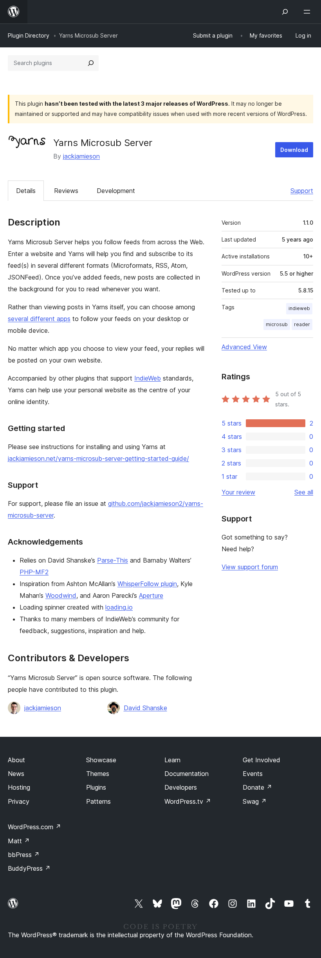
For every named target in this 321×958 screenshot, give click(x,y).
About (16, 760)
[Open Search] (285, 11)
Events (253, 774)
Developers (180, 787)
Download (294, 149)
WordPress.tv (187, 801)
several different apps (39, 319)
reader (302, 324)
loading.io (119, 607)
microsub (277, 324)
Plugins (96, 787)
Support (301, 191)
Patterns (98, 801)
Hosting (19, 787)
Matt (19, 841)
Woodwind (60, 595)
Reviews (66, 191)
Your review (238, 492)
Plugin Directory (28, 35)
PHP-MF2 (34, 572)
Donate (257, 787)
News (16, 774)
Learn (172, 760)
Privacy (18, 801)
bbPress (24, 855)
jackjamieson (81, 156)
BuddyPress (29, 868)
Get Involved (261, 760)
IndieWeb (147, 378)
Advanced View (244, 347)
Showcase (101, 760)
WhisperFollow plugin (147, 584)
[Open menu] (308, 11)
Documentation (186, 774)
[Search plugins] (91, 63)
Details (26, 191)
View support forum (250, 567)
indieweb (299, 308)
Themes (97, 774)
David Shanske (145, 708)
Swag (255, 801)
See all (303, 492)
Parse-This (112, 560)
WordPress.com (34, 827)
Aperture (151, 595)
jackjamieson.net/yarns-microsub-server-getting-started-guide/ (98, 458)
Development (116, 191)
